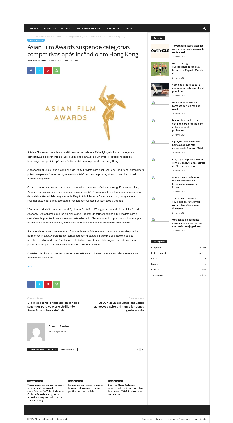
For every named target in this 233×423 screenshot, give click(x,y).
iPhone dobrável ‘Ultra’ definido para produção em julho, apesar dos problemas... (187, 125)
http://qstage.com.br (57, 331)
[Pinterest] (48, 70)
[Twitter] (39, 70)
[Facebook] (31, 70)
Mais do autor (68, 349)
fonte (30, 266)
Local (128, 28)
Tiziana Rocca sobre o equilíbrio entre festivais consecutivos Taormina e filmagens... (186, 203)
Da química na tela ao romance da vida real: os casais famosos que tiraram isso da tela (85, 388)
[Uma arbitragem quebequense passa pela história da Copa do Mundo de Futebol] (160, 69)
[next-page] (142, 349)
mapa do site (200, 419)
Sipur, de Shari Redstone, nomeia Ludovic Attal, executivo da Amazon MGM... (188, 145)
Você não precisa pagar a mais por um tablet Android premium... (188, 88)
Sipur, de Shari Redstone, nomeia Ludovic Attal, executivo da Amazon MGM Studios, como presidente (125, 389)
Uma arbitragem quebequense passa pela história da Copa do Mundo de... (187, 68)
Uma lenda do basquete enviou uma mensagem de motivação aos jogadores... (187, 223)
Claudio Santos (38, 60)
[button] (204, 28)
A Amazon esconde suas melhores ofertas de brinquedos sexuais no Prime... (185, 182)
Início (29, 36)
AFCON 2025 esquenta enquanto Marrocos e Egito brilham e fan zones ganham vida (118, 306)
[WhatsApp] (56, 70)
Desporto (112, 28)
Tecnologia (157, 275)
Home (34, 28)
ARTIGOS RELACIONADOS (43, 349)
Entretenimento (88, 28)
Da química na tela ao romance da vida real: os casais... (186, 106)
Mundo (66, 28)
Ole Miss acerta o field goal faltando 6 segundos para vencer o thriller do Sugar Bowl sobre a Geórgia (53, 306)
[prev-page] (138, 349)
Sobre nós (147, 419)
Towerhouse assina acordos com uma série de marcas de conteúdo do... (188, 49)
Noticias (50, 28)
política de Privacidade (179, 419)
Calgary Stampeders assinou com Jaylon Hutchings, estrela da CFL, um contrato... (188, 163)
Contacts (160, 419)
